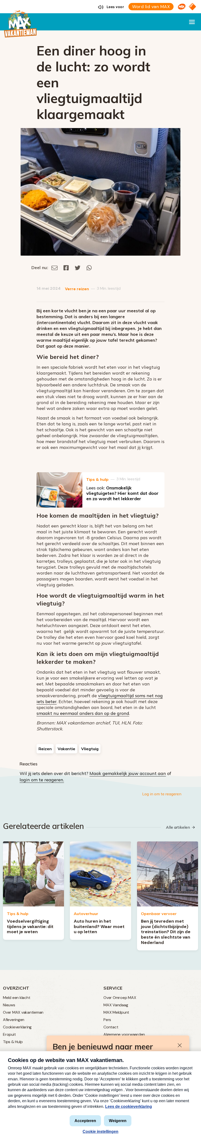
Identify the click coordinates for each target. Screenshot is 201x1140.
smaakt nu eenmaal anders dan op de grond (83, 713)
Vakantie (66, 748)
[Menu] (192, 22)
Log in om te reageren (161, 793)
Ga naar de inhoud (100, 3)
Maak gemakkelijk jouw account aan (127, 773)
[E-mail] (54, 267)
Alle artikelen (178, 827)
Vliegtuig (90, 748)
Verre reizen (77, 288)
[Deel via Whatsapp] (89, 267)
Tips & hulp (97, 479)
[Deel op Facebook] (66, 267)
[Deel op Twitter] (78, 267)
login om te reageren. (42, 780)
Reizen (45, 748)
